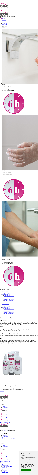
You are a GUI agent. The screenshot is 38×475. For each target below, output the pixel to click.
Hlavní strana (4, 20)
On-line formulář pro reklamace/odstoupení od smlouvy (10, 439)
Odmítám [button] (28, 469)
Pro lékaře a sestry (5, 465)
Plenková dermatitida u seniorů (6, 297)
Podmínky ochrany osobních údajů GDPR (8, 438)
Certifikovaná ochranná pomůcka (7, 466)
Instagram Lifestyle (6, 420)
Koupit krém (2, 391)
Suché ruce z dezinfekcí (5, 291)
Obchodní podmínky (5, 436)
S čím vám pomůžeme (5, 464)
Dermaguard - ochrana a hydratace (9, 292)
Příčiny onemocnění (7, 295)
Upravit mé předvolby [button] (25, 471)
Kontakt (3, 471)
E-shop (3, 22)
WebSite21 (5, 430)
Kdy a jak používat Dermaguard (8, 293)
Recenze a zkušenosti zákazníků (5, 422)
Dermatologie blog (5, 23)
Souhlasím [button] (23, 469)
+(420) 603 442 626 (5, 406)
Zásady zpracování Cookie (6, 437)
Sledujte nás (4, 414)
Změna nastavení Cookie (6, 473)
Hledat (3, 27)
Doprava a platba (4, 435)
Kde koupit (4, 21)
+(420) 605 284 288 (5, 407)
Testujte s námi (4, 24)
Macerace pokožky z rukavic (6, 294)
